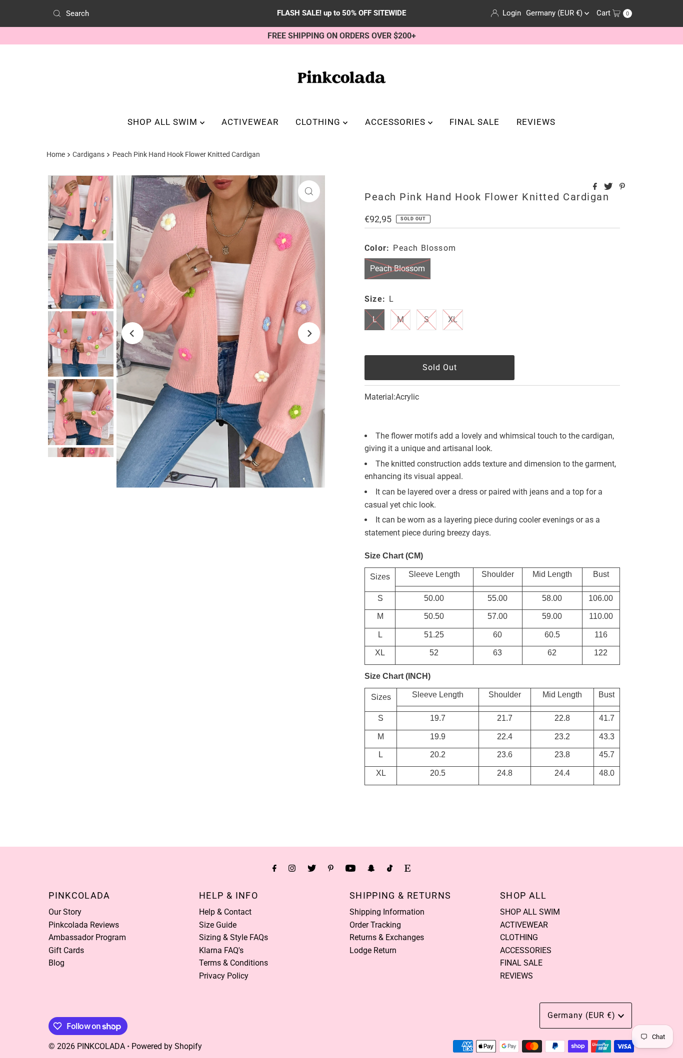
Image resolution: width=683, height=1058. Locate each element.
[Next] (309, 333)
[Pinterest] (331, 868)
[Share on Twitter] (609, 187)
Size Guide (217, 925)
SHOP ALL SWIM (164, 122)
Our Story (65, 912)
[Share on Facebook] (596, 187)
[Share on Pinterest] (622, 187)
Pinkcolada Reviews (83, 925)
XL (453, 319)
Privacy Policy (223, 976)
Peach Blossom (397, 268)
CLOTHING (319, 122)
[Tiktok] (389, 868)
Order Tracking (375, 925)
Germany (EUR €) (555, 12)
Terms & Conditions (233, 963)
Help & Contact (225, 912)
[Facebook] (274, 868)
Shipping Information (387, 912)
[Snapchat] (371, 868)
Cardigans (88, 154)
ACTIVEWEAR (250, 122)
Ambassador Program (87, 937)
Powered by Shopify (167, 1046)
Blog (56, 963)
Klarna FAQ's (221, 950)
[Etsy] (407, 868)
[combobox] (143, 13)
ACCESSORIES (396, 122)
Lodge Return (373, 950)
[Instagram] (292, 868)
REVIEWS (536, 122)
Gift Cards (66, 950)
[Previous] (133, 333)
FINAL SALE (475, 122)
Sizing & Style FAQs (233, 937)
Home (55, 154)
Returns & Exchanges (387, 937)
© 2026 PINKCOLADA (86, 1046)
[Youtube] (351, 868)
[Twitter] (312, 868)
